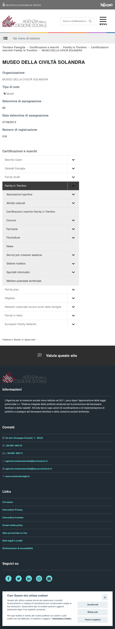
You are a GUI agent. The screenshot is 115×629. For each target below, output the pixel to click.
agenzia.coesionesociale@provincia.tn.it (26, 461)
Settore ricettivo (16, 263)
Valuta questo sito (61, 355)
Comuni (11, 220)
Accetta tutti (92, 604)
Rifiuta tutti (93, 612)
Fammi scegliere (92, 619)
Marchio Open (13, 160)
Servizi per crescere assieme (24, 255)
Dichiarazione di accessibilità (17, 548)
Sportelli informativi (18, 272)
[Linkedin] (28, 578)
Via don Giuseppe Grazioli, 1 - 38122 (24, 438)
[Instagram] (39, 578)
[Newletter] (49, 578)
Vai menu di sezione (26, 38)
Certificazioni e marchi (44, 47)
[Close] (105, 597)
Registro (10, 298)
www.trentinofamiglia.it (17, 476)
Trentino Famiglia (13, 47)
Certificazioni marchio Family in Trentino (30, 212)
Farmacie (12, 229)
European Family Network (20, 324)
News (9, 246)
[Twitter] (18, 578)
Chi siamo (7, 502)
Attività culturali (15, 203)
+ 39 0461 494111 (14, 453)
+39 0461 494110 (13, 445)
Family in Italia (13, 315)
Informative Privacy (12, 509)
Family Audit (12, 177)
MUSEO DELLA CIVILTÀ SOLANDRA (25, 79)
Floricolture (13, 238)
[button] (73, 160)
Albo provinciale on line (14, 533)
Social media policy (12, 525)
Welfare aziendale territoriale (23, 281)
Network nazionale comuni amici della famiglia (33, 307)
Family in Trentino (75, 47)
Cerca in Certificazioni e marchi (78, 21)
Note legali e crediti (12, 540)
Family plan (12, 289)
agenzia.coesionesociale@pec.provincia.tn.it (28, 468)
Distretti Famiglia (15, 168)
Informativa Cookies (12, 517)
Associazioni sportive (19, 194)
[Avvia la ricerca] (90, 21)
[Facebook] (8, 578)
